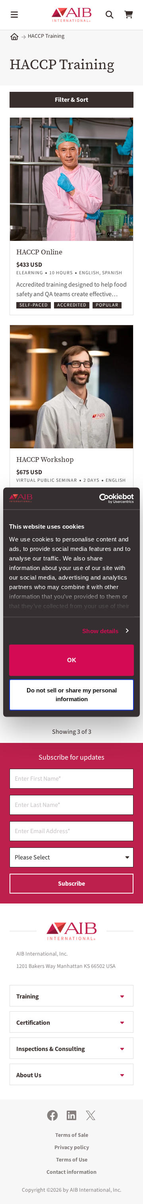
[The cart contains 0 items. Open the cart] (128, 14)
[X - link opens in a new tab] (90, 1115)
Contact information (71, 1172)
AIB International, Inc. (95, 1190)
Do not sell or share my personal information (72, 694)
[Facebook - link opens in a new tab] (52, 1115)
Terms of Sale (71, 1135)
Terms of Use (71, 1160)
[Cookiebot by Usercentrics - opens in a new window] (101, 498)
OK (71, 660)
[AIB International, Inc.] (71, 15)
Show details (100, 630)
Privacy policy (71, 1148)
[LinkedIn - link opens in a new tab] (71, 1115)
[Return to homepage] (71, 931)
